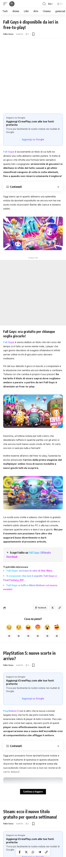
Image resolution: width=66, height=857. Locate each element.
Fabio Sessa (8, 34)
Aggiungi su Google (33, 139)
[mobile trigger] (6, 4)
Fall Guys (8, 151)
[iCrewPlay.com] (12, 4)
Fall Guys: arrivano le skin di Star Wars (29, 570)
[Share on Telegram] (39, 852)
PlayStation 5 (11, 710)
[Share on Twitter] (26, 852)
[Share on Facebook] (19, 852)
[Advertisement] (33, 79)
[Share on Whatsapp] (33, 852)
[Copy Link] (46, 852)
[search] (44, 3)
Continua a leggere (33, 791)
